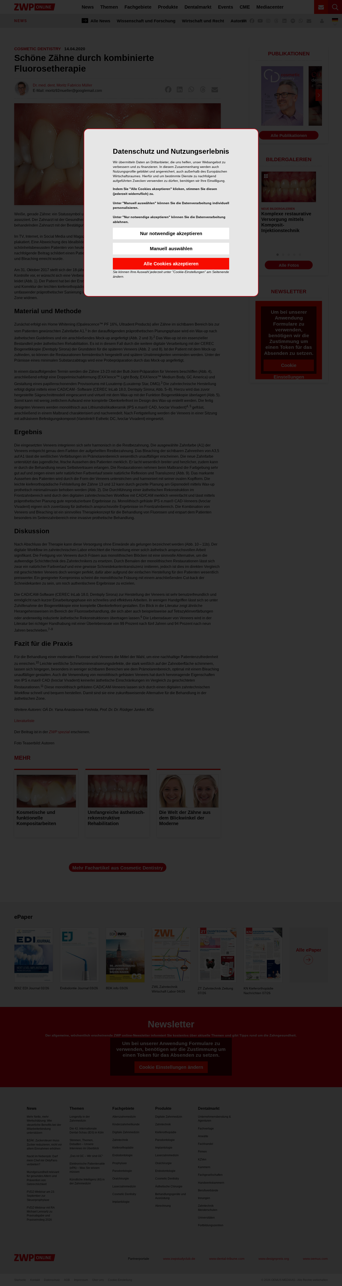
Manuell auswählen (171, 248)
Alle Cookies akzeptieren (171, 263)
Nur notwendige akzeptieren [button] (171, 233)
